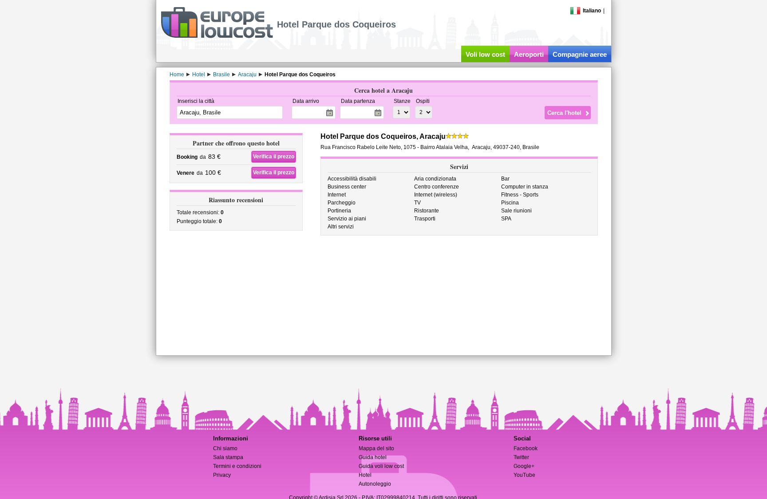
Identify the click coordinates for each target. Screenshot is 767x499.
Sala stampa (228, 457)
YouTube (524, 475)
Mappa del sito (376, 448)
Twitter (521, 457)
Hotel (365, 475)
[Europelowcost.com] (217, 36)
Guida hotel (373, 457)
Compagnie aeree (580, 54)
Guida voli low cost (381, 466)
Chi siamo (225, 448)
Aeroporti (529, 54)
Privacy (222, 475)
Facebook (526, 448)
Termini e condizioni (237, 466)
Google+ (524, 466)
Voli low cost (485, 54)
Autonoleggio (375, 484)
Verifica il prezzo (273, 156)
